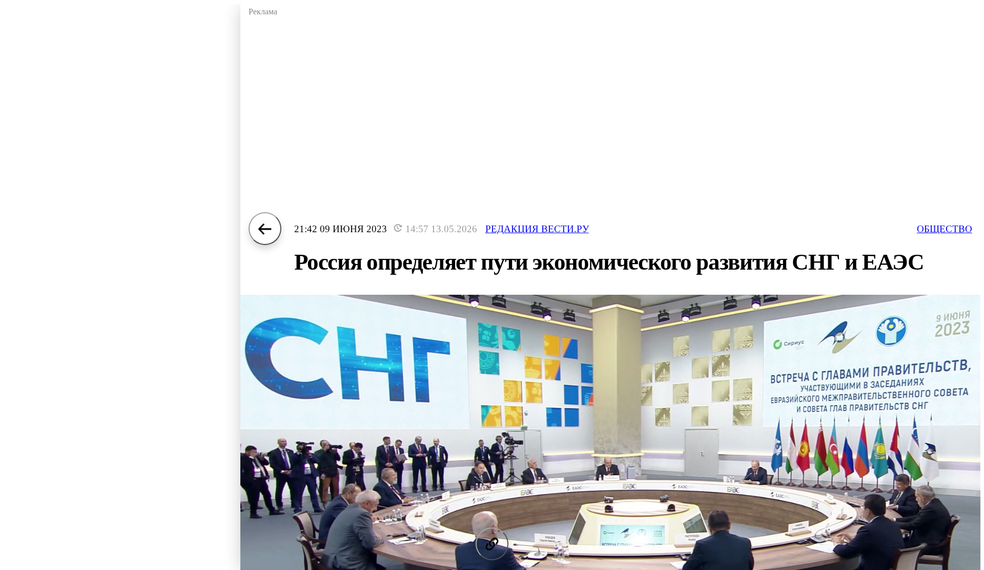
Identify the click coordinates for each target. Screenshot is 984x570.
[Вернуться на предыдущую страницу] (265, 228)
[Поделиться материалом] (492, 543)
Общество (944, 229)
